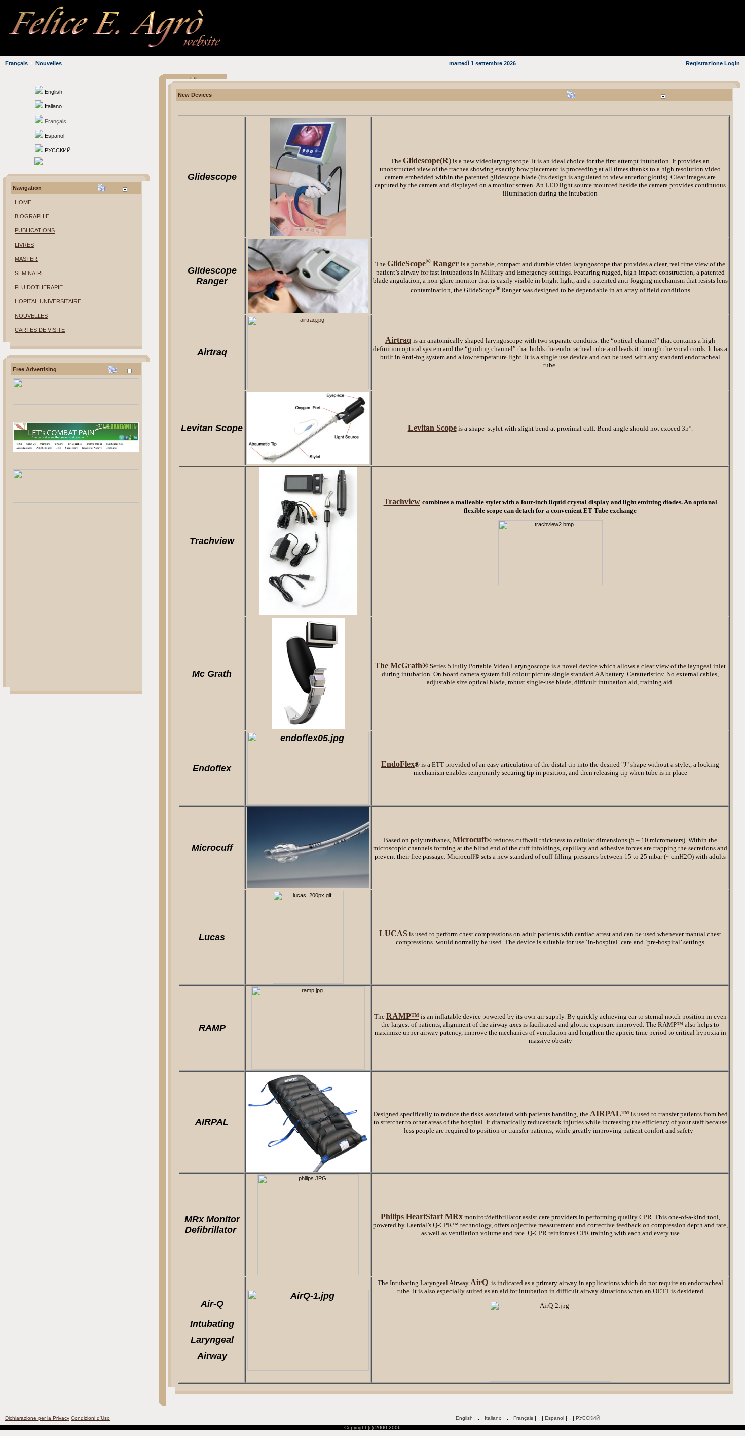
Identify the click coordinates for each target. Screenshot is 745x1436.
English (464, 1418)
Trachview (402, 501)
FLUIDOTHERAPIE (39, 287)
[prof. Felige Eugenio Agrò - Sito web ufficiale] (131, 49)
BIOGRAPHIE (32, 216)
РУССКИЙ (588, 1418)
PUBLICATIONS (35, 230)
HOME (23, 202)
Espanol (554, 1418)
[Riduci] (125, 190)
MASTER (26, 259)
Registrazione (704, 63)
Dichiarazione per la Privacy (37, 1418)
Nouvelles (48, 63)
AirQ (479, 1282)
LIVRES (24, 245)
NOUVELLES (31, 316)
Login (732, 63)
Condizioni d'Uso (90, 1418)
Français (16, 63)
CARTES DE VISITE (40, 330)
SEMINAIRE (30, 273)
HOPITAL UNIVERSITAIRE (49, 301)
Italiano (493, 1418)
